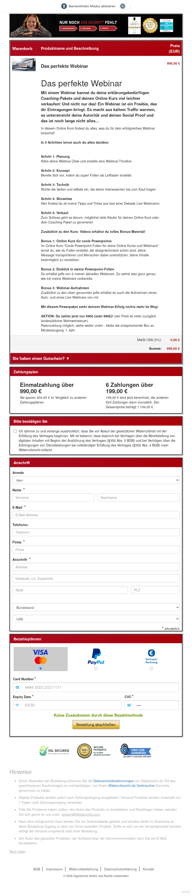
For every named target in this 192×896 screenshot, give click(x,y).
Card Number (23, 679)
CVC (128, 696)
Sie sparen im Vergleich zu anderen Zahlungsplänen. (53, 399)
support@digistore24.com (81, 814)
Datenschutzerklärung (120, 869)
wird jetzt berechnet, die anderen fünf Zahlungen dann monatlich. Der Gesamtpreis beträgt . (137, 402)
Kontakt (148, 869)
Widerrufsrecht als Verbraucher (131, 785)
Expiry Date (22, 696)
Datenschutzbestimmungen (113, 780)
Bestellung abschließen (96, 724)
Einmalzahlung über (47, 387)
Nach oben (17, 851)
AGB (36, 869)
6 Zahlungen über (129, 387)
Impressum (54, 869)
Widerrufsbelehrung (83, 869)
